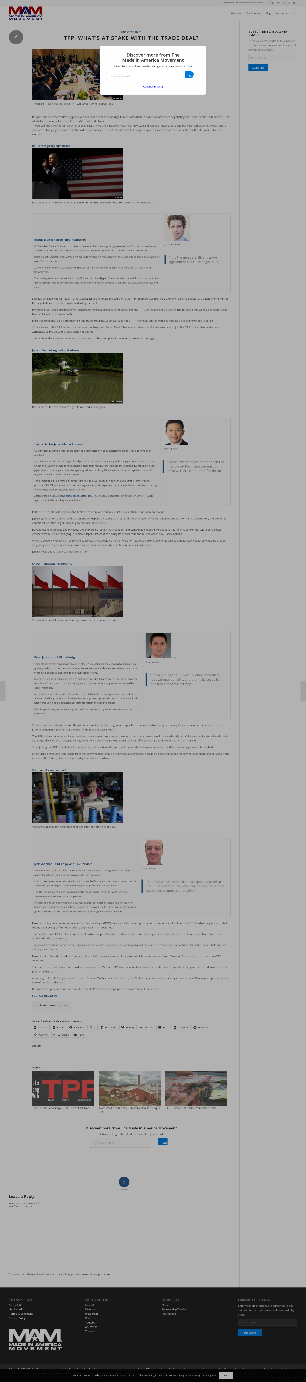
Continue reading (153, 86)
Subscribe (191, 76)
